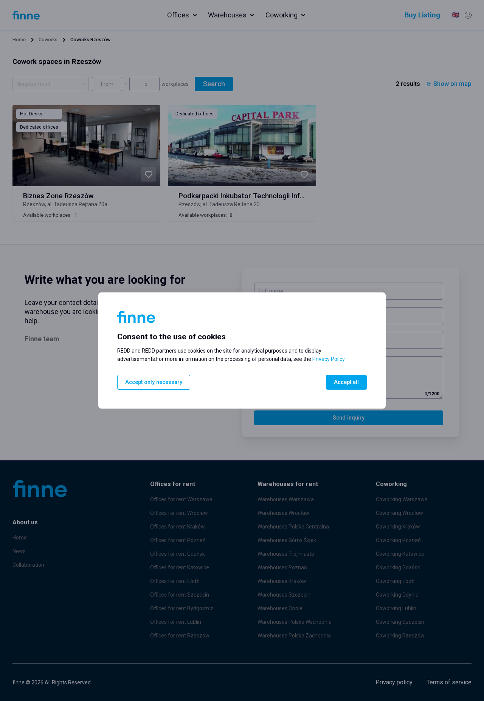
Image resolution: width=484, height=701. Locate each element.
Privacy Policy (328, 359)
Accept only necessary (153, 382)
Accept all (346, 382)
